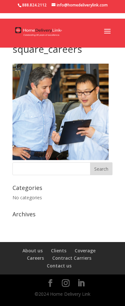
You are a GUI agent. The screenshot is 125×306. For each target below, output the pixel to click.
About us (32, 251)
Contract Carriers (71, 258)
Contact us (59, 266)
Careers (35, 258)
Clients (58, 251)
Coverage (85, 251)
